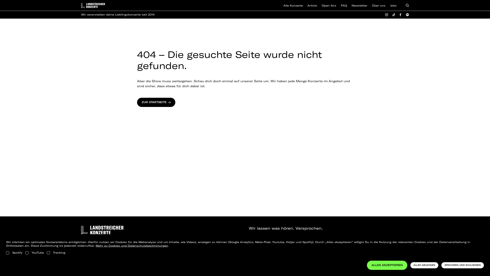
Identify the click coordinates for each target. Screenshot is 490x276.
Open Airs (329, 5)
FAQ (344, 5)
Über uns (378, 5)
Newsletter (359, 5)
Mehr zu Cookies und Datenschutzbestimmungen (132, 245)
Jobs (393, 5)
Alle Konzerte (293, 5)
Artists (312, 5)
